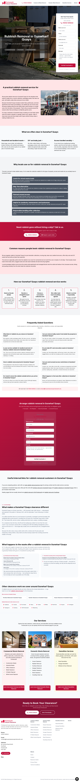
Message (60, 51)
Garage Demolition (60, 726)
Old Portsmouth (25, 607)
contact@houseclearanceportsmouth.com (50, 388)
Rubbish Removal (47, 727)
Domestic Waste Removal (54, 2)
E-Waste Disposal (34, 734)
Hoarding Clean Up (47, 739)
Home (31, 754)
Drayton (63, 604)
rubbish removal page (17, 591)
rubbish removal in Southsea (52, 492)
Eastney (15, 607)
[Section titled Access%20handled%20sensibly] (73, 140)
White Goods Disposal (35, 737)
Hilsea (31, 604)
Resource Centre (34, 759)
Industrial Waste (34, 727)
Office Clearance (34, 729)
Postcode (60, 45)
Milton (46, 604)
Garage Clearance (47, 732)
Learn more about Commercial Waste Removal (14, 687)
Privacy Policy (33, 762)
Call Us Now (6, 753)
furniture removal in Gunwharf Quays (42, 487)
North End (54, 604)
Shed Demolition (59, 723)
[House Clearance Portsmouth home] (11, 3)
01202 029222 (68, 23)
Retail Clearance (34, 732)
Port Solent (23, 604)
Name (62, 27)
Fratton (39, 604)
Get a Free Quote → (47, 712)
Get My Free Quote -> (67, 65)
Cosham (15, 604)
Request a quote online (49, 235)
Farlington (71, 604)
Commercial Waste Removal (40, 2)
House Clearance (47, 724)
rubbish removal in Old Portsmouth (33, 492)
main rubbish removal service (32, 485)
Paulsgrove (7, 607)
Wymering (35, 607)
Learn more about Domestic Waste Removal (40, 687)
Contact (32, 757)
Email (61, 39)
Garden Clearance (47, 734)
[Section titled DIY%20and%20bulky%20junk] (42, 140)
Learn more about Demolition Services (66, 687)
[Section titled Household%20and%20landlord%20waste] (24, 140)
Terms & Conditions (35, 764)
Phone (59, 33)
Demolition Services (66, 2)
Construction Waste (35, 724)
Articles (76, 2)
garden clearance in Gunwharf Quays (63, 487)
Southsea (7, 604)
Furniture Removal (47, 729)
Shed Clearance (47, 737)
